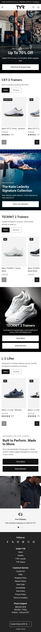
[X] (12, 542)
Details (36, 2)
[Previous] (4, 142)
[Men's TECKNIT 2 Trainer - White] (14, 251)
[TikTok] (33, 542)
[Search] (33, 7)
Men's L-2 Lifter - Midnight (12, 410)
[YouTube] (28, 542)
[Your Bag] (38, 7)
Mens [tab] (5, 90)
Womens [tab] (16, 90)
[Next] (37, 142)
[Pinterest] (23, 542)
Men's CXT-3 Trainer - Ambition (13, 129)
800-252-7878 (20, 607)
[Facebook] (7, 542)
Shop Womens (20, 346)
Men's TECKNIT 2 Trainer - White (12, 269)
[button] (18, 527)
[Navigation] (2, 7)
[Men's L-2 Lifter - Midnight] (14, 393)
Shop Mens (20, 338)
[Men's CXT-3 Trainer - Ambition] (14, 112)
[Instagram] (18, 542)
